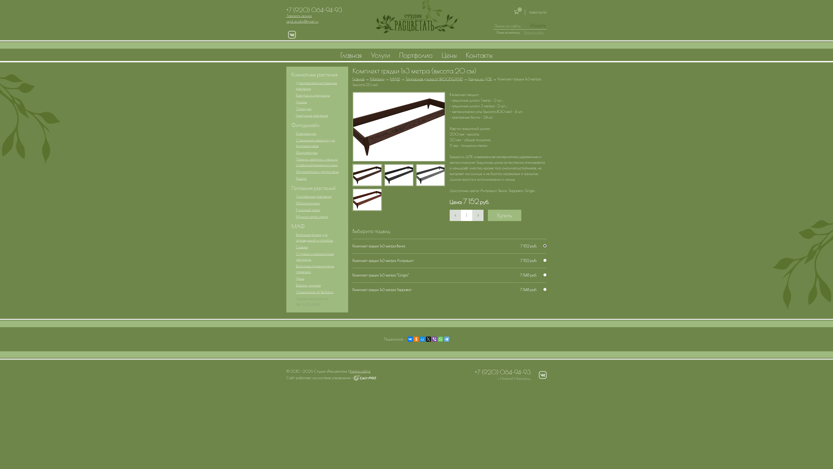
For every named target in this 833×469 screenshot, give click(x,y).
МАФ (395, 79)
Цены (449, 55)
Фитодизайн (305, 125)
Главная (358, 79)
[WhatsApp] (440, 339)
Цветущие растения (312, 115)
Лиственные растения (313, 196)
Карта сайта (360, 371)
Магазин (377, 79)
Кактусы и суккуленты (313, 95)
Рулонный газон (308, 210)
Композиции (306, 133)
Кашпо (301, 178)
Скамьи (302, 247)
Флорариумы (307, 152)
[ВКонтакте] (410, 339)
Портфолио (416, 55)
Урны (300, 278)
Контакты (479, 55)
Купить (504, 215)
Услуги (380, 55)
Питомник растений (314, 188)
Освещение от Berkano (314, 292)
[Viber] (434, 339)
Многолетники (308, 203)
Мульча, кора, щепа (312, 216)
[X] (428, 339)
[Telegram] (446, 339)
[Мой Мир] (422, 339)
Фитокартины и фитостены (317, 171)
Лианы (301, 102)
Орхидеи (304, 108)
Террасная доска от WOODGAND (434, 79)
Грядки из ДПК (480, 79)
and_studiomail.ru (302, 21)
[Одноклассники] (416, 339)
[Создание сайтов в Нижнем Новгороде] (364, 379)
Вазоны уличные (308, 285)
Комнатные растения (315, 74)
